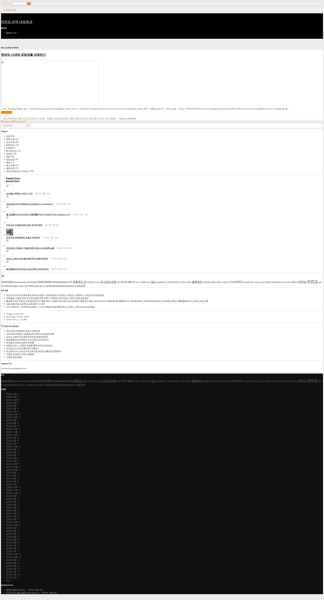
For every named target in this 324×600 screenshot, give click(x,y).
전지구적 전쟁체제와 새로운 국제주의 (23, 237)
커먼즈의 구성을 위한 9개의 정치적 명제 (24, 225)
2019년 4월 (11, 542)
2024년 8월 (11, 423)
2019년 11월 (11, 525)
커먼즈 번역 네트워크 (16, 22)
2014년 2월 (11, 577)
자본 (252, 282)
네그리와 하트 (108, 281)
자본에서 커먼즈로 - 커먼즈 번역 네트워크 (69, 298)
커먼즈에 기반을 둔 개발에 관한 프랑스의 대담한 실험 (30, 248)
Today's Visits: (13, 314)
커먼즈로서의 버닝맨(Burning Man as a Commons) (29, 204)
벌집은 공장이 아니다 (15, 589)
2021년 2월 (11, 481)
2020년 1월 (11, 519)
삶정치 (9, 153)
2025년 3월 (11, 408)
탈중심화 (8, 286)
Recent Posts (12, 181)
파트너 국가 (23, 286)
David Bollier (44, 281)
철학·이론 (10, 168)
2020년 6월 (11, 504)
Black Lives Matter (20, 282)
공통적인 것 (80, 281)
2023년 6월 (11, 437)
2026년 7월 (11, 393)
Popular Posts (13, 178)
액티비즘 (10, 159)
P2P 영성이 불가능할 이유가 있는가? (22, 592)
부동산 (189, 282)
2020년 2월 (11, 516)
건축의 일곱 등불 (13, 357)
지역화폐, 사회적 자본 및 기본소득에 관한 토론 (27, 298)
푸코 (44, 286)
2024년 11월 (11, 414)
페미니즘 (38, 286)
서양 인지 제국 (81, 118)
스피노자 (226, 282)
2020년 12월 (11, 487)
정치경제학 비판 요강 (278, 282)
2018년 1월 (11, 571)
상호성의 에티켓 (61, 118)
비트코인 (206, 282)
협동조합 (81, 285)
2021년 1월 (11, 484)
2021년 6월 (11, 478)
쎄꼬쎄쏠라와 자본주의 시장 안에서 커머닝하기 (27, 269)
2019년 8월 (11, 530)
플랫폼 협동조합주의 (68, 286)
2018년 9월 (11, 559)
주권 (288, 282)
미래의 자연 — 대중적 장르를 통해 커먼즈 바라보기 (29, 345)
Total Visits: (12, 319)
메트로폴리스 (162, 282)
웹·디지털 (10, 165)
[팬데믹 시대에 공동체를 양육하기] (50, 105)
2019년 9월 (11, 527)
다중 (118, 282)
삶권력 (213, 282)
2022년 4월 (11, 458)
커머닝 (302, 282)
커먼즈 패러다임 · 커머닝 (34, 118)
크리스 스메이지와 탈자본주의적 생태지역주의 (27, 258)
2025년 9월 (11, 402)
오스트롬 (246, 282)
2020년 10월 (11, 492)
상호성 (50, 118)
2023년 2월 (11, 440)
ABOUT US (11, 9)
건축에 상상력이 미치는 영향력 (20, 354)
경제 (5, 118)
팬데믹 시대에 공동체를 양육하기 (23, 54)
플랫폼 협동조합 (52, 286)
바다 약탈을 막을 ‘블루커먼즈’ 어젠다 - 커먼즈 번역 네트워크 (68, 306)
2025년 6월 (11, 405)
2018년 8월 (11, 562)
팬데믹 (113, 118)
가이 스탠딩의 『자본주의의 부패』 (22, 306)
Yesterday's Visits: (15, 316)
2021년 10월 (11, 469)
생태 (20, 118)
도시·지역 (10, 142)
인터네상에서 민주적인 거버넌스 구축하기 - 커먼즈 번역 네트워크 (74, 295)
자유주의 (262, 282)
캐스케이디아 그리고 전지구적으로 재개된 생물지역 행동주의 (33, 351)
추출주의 (294, 282)
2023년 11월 (11, 431)
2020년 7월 (11, 501)
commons (32, 281)
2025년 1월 (11, 411)
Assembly (7, 281)
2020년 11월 (11, 490)
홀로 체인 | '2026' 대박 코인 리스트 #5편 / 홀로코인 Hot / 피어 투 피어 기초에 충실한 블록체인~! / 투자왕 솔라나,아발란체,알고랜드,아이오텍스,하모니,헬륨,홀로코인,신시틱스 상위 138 (125, 300)
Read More (6, 112)
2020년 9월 (11, 495)
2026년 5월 (11, 396)
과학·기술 (10, 139)
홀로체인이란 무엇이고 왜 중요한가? (22, 300)
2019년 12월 (11, 522)
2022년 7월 (11, 452)
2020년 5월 (11, 507)
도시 (137, 282)
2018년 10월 (11, 557)
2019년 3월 (11, 545)
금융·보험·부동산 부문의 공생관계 (21, 303)
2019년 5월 (11, 539)
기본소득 (91, 282)
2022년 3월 (11, 460)
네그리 (97, 282)
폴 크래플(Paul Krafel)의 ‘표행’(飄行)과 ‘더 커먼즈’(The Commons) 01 (38, 214)
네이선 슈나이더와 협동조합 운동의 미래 (24, 295)
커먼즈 (101, 118)
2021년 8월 (11, 475)
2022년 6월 (11, 455)
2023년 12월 (11, 428)
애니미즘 (93, 118)
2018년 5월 (11, 565)
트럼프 (15, 285)
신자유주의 (236, 281)
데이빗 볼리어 (128, 281)
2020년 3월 (11, 513)
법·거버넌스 (11, 150)
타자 (107, 118)
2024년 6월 (11, 425)
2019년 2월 (11, 548)
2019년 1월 (11, 551)
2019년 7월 (11, 533)
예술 (8, 162)
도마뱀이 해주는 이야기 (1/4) (19, 193)
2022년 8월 (11, 449)
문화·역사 (12, 118)
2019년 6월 (11, 536)
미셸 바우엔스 (173, 282)
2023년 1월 (11, 443)
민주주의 (183, 282)
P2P (70, 281)
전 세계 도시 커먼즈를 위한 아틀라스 (22, 348)
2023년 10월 (11, 434)
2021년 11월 (11, 466)
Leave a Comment (127, 118)
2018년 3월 (11, 568)
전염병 (267, 282)
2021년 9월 (11, 472)
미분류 (9, 147)
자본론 (256, 282)
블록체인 (197, 281)
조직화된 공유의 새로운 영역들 (20, 342)
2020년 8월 (11, 498)
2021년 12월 (11, 463)
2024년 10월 (11, 417)
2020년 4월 (11, 510)
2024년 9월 (11, 420)
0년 (8, 580)
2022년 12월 (11, 446)
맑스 (153, 281)
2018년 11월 (11, 554)
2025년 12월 (11, 399)
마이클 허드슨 (145, 282)
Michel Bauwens (60, 282)
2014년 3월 (11, 574)
